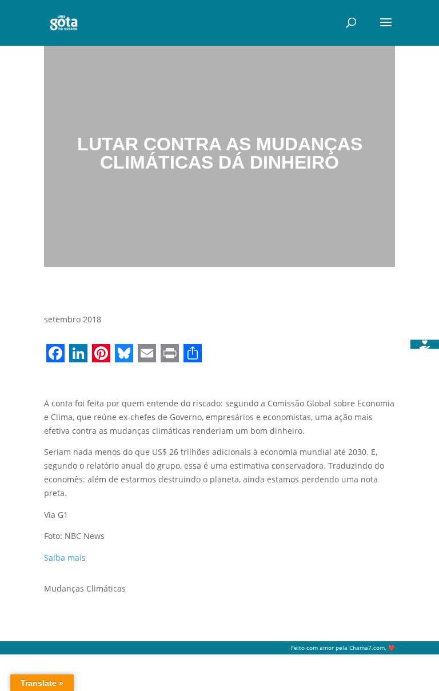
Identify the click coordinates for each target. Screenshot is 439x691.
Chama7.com (367, 648)
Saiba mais (65, 557)
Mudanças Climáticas (85, 588)
